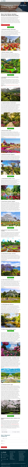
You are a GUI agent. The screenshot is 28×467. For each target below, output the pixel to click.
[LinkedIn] (15, 431)
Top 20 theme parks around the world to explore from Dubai (10, 367)
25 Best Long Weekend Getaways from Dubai (12, 260)
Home (1, 9)
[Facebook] (12, 431)
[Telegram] (17, 431)
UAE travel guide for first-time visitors (11, 137)
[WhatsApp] (16, 431)
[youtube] (7, 459)
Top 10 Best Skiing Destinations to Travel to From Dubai (10, 86)
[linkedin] (1, 460)
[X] (14, 431)
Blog (3, 9)
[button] (26, 0)
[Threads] (19, 431)
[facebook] (1, 459)
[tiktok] (5, 459)
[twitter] (3, 459)
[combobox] (2, 438)
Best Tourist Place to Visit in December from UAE (12, 287)
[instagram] (4, 459)
